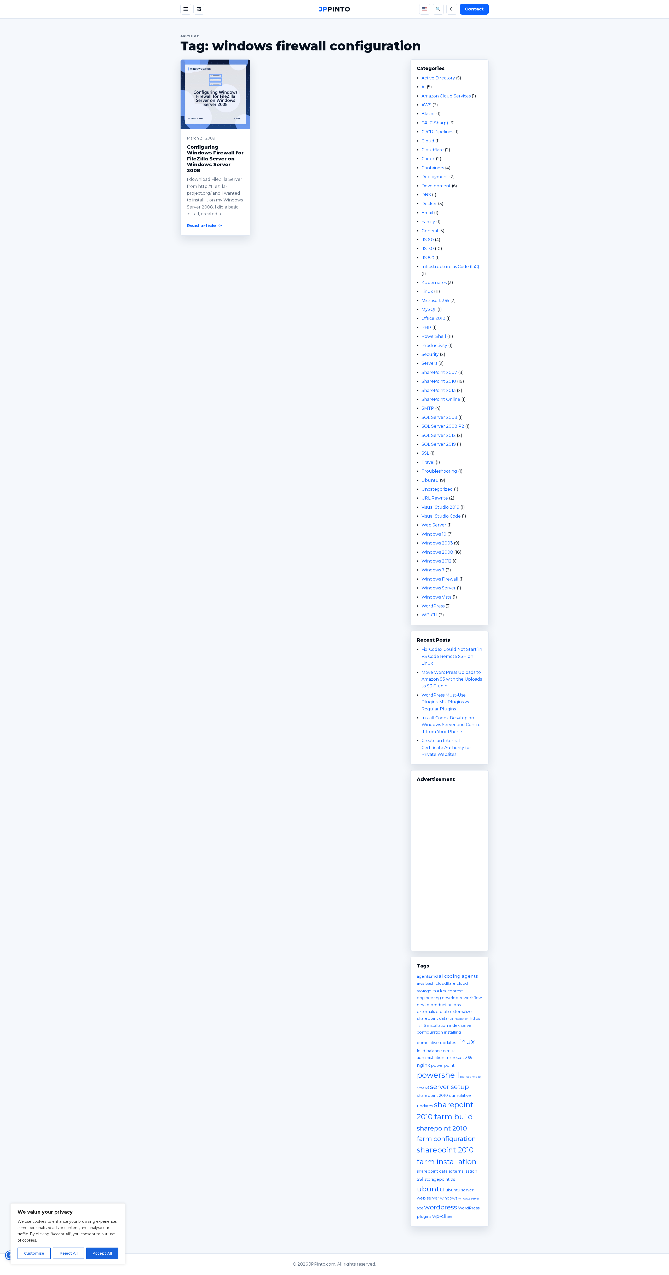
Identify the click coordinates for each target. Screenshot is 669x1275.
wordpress (440, 1207)
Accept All (102, 1253)
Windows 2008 (437, 552)
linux (466, 1041)
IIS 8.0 (428, 257)
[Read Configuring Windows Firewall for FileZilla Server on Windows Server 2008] (215, 94)
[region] (67, 1234)
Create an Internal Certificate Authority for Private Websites (446, 747)
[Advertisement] (449, 864)
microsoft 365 (458, 1057)
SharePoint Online (441, 399)
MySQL (429, 309)
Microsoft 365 (435, 300)
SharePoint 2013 (439, 390)
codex (439, 990)
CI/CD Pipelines (437, 131)
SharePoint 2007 (439, 372)
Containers (433, 167)
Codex (428, 158)
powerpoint (442, 1065)
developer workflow (462, 997)
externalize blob (433, 1011)
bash (430, 983)
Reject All (69, 1253)
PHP (426, 327)
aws (420, 983)
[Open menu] (185, 9)
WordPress (433, 606)
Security (430, 354)
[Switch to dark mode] (451, 9)
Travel (428, 462)
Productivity (434, 345)
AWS (426, 104)
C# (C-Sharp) (435, 122)
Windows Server (439, 588)
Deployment (435, 176)
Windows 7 (433, 569)
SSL (425, 453)
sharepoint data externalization (447, 1171)
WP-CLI (429, 614)
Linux (427, 291)
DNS (426, 194)
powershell (438, 1075)
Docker (429, 203)
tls (453, 1179)
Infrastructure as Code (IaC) (450, 266)
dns (457, 1004)
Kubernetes (434, 282)
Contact (474, 9)
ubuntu (430, 1189)
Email (427, 212)
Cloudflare (433, 149)
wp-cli (439, 1216)
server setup (449, 1087)
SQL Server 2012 (439, 435)
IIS (418, 1026)
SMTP (428, 408)
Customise (34, 1253)
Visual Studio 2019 (440, 507)
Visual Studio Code (441, 516)
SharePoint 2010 (439, 381)
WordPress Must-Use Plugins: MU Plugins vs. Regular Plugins (446, 702)
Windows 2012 (437, 561)
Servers (429, 363)
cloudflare (445, 983)
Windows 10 (434, 534)
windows (448, 1198)
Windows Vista (437, 597)
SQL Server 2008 (439, 417)
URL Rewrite (435, 498)
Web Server (434, 525)
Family (428, 221)
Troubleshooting (439, 471)
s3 (427, 1087)
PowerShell (434, 336)
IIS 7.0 (428, 248)
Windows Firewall (440, 579)
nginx (423, 1065)
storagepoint (436, 1179)
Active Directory (438, 78)
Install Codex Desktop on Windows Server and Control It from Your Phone (452, 724)
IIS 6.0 (428, 239)
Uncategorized (437, 489)
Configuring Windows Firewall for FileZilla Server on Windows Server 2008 (215, 158)
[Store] (198, 9)
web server (428, 1198)
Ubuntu (430, 480)
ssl (420, 1179)
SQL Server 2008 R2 (443, 426)
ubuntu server (459, 1190)
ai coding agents (458, 976)
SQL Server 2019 (439, 444)
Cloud (428, 140)
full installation (458, 1019)
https (475, 1018)
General (430, 230)
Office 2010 (433, 318)
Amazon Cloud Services (446, 96)
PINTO (334, 9)
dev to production (435, 1004)
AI (424, 86)
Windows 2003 (437, 543)
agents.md (427, 976)
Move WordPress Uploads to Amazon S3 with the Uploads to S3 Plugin (452, 679)
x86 (449, 1217)
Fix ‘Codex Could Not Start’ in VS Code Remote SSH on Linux (452, 656)
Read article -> (204, 225)
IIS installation (434, 1025)
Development (436, 185)
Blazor (428, 113)
